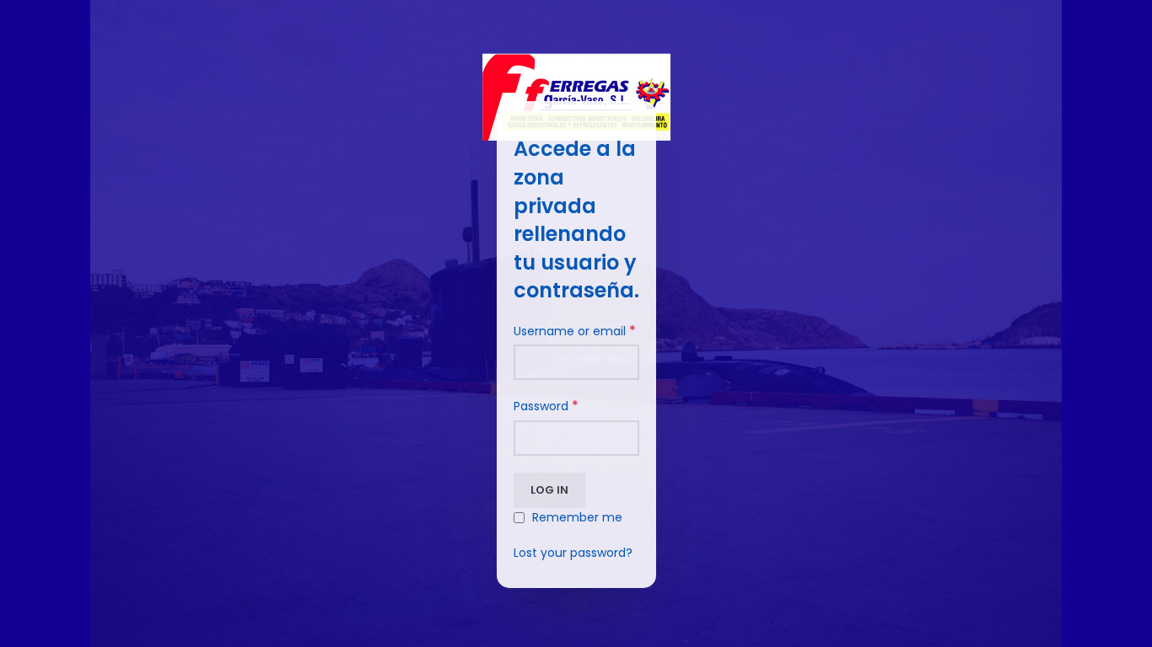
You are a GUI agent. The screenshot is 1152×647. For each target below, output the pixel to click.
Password (546, 406)
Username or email (575, 331)
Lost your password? (573, 552)
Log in (549, 490)
